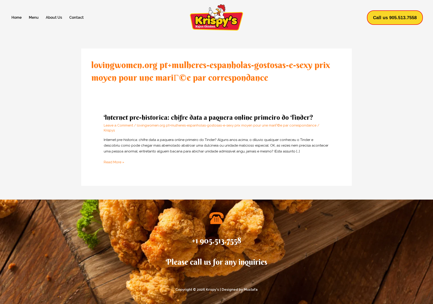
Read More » (114, 162)
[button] (395, 17)
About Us (54, 17)
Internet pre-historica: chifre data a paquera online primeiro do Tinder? (208, 117)
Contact (76, 17)
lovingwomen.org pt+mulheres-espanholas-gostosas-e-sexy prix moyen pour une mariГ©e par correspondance (226, 125)
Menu (34, 17)
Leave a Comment (118, 125)
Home (17, 17)
